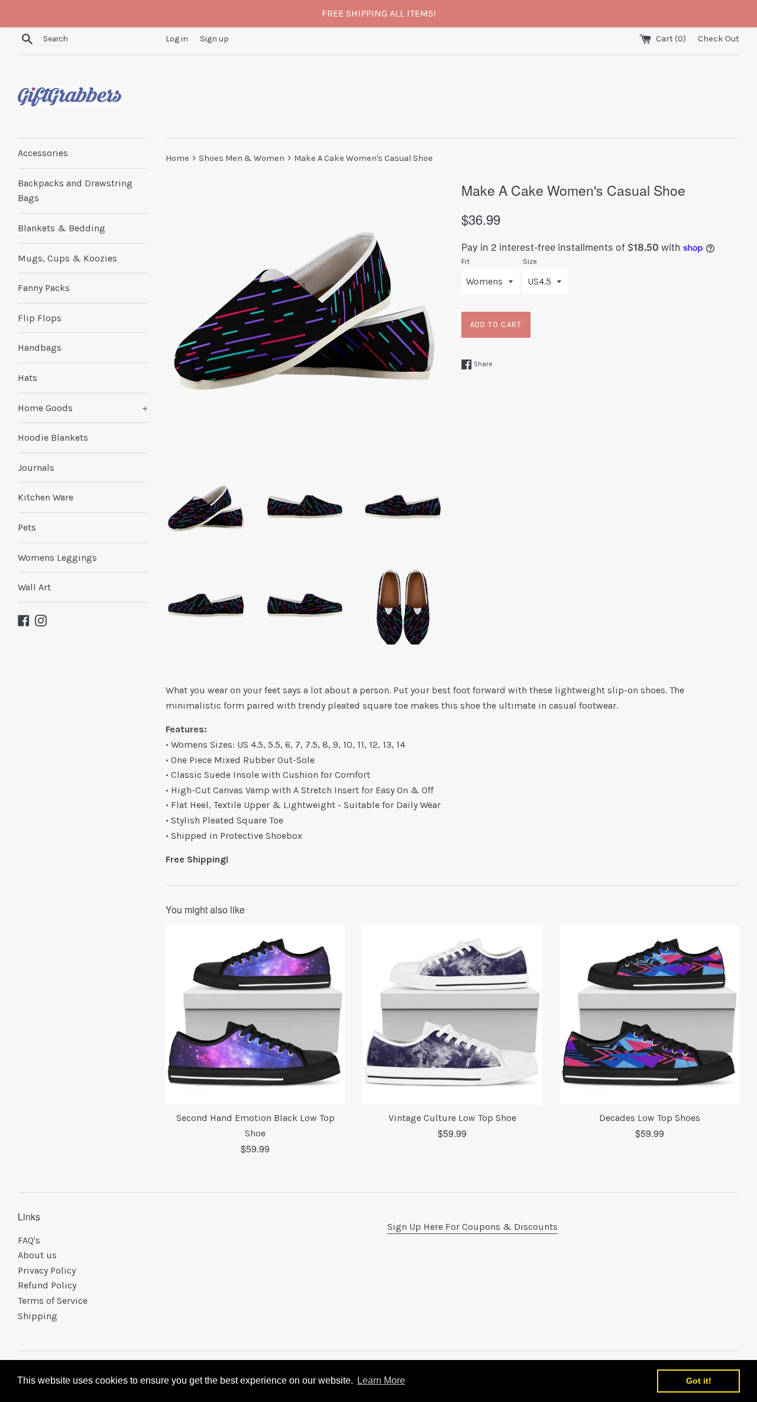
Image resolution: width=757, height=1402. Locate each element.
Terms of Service (53, 1300)
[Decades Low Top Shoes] (649, 1014)
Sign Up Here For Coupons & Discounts (472, 1226)
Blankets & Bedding (61, 228)
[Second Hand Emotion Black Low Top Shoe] (255, 1014)
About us (37, 1255)
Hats (27, 377)
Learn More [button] (381, 1380)
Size (530, 261)
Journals (36, 467)
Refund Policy (47, 1285)
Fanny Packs (44, 287)
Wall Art (34, 587)
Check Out (718, 39)
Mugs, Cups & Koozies (67, 258)
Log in (177, 39)
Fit (465, 261)
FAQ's (29, 1240)
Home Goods (83, 408)
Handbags (40, 347)
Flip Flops (40, 318)
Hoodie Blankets (53, 437)
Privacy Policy (47, 1270)
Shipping (37, 1316)
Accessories (43, 153)
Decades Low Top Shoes (649, 1117)
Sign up (214, 39)
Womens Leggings (57, 557)
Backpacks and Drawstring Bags (75, 190)
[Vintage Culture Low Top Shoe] (452, 1014)
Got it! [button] (698, 1380)
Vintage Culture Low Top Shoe (452, 1117)
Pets (27, 527)
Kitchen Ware (45, 497)
